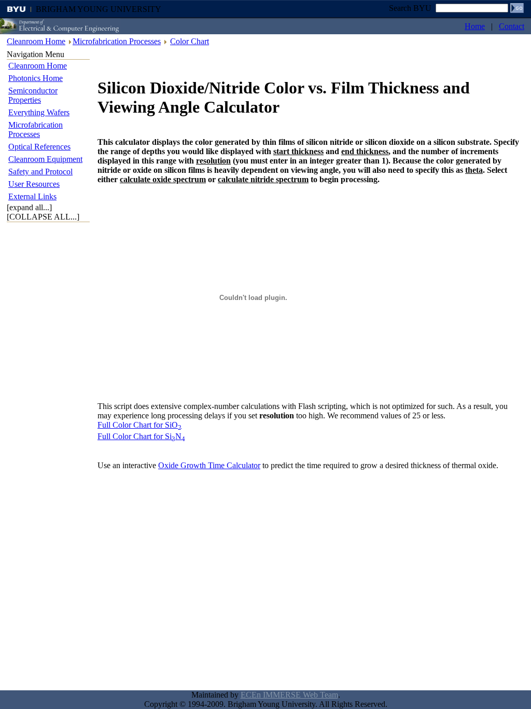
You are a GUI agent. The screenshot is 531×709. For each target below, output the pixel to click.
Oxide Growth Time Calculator (209, 465)
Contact (511, 26)
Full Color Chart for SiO (139, 424)
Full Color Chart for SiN (141, 436)
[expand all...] (29, 207)
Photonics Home (35, 78)
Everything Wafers (38, 112)
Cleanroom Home (36, 41)
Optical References (39, 146)
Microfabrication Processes (117, 41)
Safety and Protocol (40, 171)
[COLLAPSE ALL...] (43, 216)
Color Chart (189, 41)
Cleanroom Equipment (45, 159)
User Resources (34, 184)
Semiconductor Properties (33, 95)
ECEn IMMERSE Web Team (289, 694)
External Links (32, 196)
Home (475, 26)
